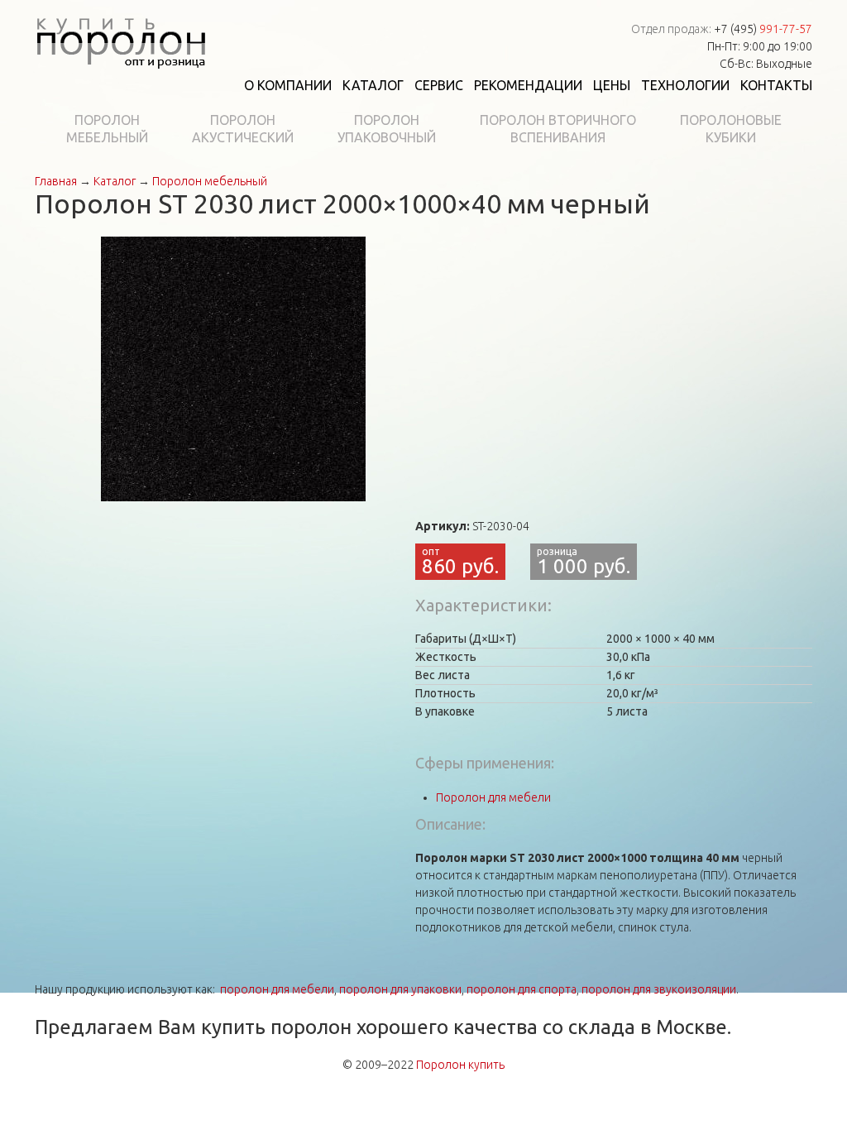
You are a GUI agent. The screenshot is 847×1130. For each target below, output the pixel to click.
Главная (56, 181)
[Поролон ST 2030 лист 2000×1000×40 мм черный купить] (233, 368)
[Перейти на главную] (121, 39)
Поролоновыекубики (731, 129)
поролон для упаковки (400, 989)
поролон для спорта (522, 989)
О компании (288, 85)
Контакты (776, 85)
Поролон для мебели (493, 797)
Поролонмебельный (107, 129)
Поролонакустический (243, 129)
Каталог (373, 85)
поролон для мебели (277, 989)
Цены (611, 85)
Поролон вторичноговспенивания (558, 129)
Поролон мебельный (209, 181)
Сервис (438, 85)
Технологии (685, 85)
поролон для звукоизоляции (658, 989)
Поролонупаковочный (386, 129)
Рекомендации (528, 85)
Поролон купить (460, 1064)
